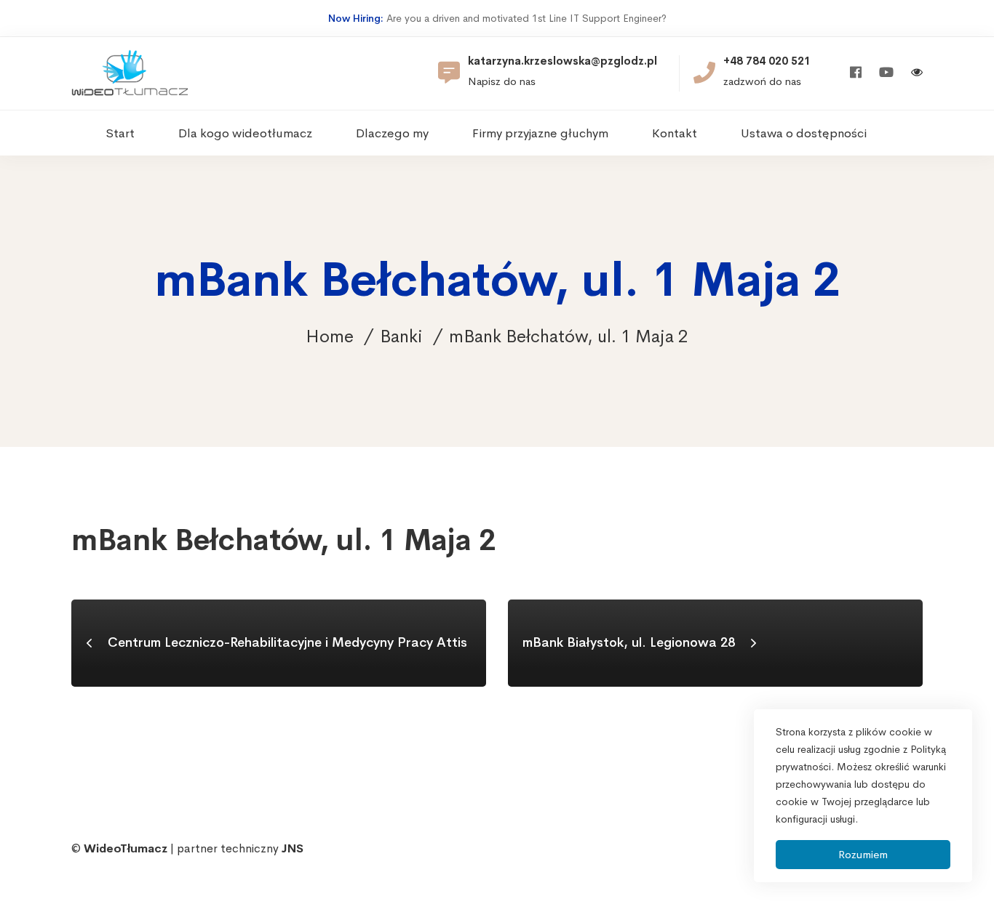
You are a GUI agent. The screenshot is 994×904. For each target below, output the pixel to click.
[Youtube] (886, 73)
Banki (401, 336)
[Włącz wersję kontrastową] (917, 73)
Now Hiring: (355, 18)
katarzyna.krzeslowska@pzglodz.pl (562, 61)
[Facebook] (856, 73)
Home (330, 336)
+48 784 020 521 (767, 61)
